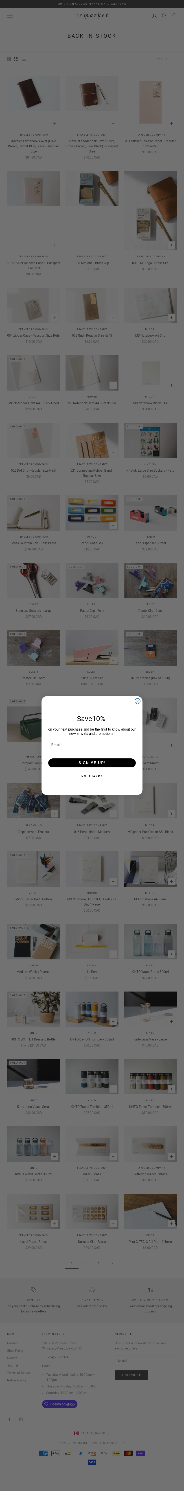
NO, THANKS (92, 776)
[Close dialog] (137, 701)
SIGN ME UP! (92, 763)
